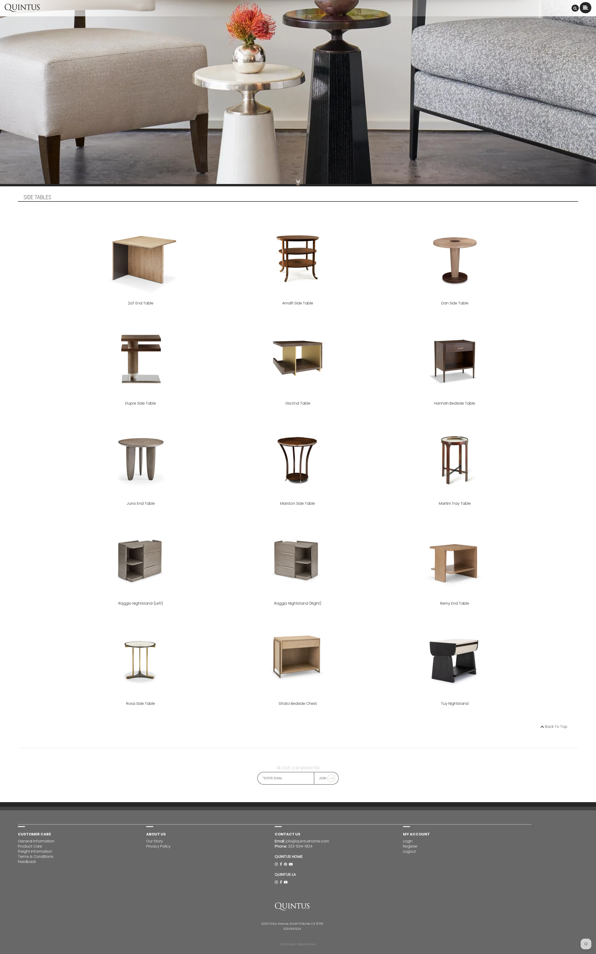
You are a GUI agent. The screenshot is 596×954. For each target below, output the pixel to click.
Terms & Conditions (35, 856)
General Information (36, 841)
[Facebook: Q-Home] (281, 864)
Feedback (27, 861)
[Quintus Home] (22, 10)
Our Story (154, 841)
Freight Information (35, 851)
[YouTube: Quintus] (291, 864)
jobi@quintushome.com (307, 841)
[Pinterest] (286, 864)
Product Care (30, 846)
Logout (409, 851)
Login (408, 841)
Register (410, 846)
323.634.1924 (292, 929)
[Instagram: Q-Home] (277, 864)
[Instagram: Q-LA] (277, 882)
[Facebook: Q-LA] (281, 882)
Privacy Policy (158, 846)
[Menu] (575, 8)
